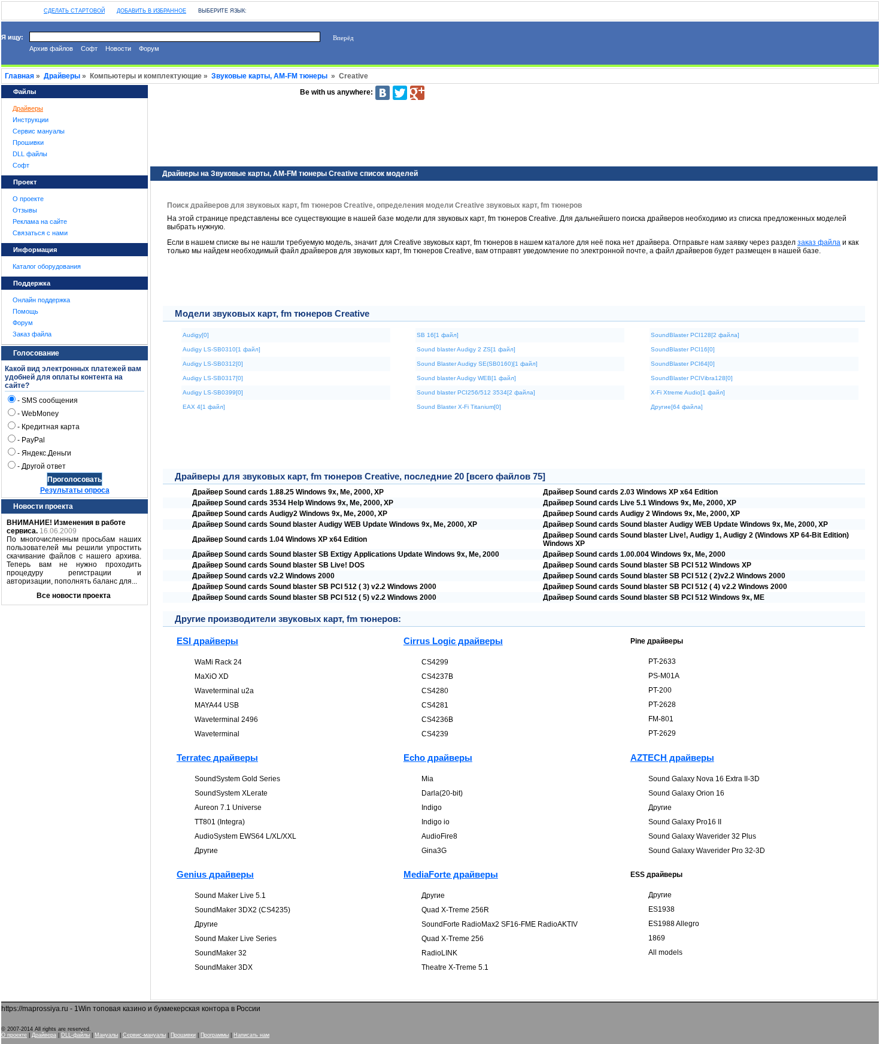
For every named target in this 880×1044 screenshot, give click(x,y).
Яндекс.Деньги (46, 453)
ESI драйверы (207, 641)
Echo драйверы (437, 757)
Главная (19, 76)
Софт (89, 48)
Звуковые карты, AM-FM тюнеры (269, 76)
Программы (215, 1035)
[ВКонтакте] (382, 93)
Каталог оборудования (47, 266)
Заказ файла (32, 334)
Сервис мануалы (39, 131)
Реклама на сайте (40, 221)
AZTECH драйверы (672, 757)
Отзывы (25, 210)
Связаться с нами (40, 232)
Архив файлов (51, 48)
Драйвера (44, 1035)
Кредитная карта (51, 427)
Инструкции (30, 119)
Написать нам (251, 1035)
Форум (149, 48)
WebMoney (40, 413)
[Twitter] (400, 93)
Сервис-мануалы (144, 1035)
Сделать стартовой (74, 11)
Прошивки (28, 142)
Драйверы (62, 76)
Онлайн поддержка (41, 300)
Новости (118, 48)
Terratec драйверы (217, 757)
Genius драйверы (215, 874)
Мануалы (106, 1035)
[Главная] (8, 8)
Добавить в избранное (151, 11)
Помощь (25, 311)
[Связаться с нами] (32, 8)
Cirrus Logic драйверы (453, 641)
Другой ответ (44, 466)
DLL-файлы (75, 1035)
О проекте (28, 198)
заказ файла (818, 242)
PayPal (33, 440)
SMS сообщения (50, 400)
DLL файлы (30, 153)
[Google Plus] (417, 93)
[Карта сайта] (20, 8)
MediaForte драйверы (450, 874)
